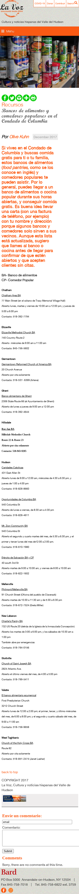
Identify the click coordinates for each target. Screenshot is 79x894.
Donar (50, 3)
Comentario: (11, 827)
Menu (10, 31)
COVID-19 (40, 3)
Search (70, 3)
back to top (10, 772)
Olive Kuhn (19, 136)
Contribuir (60, 3)
